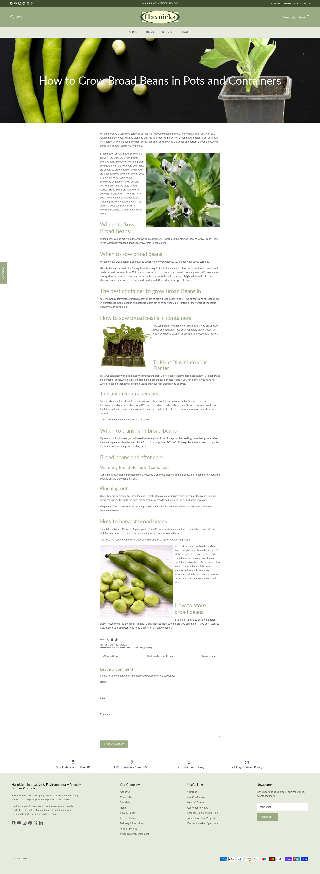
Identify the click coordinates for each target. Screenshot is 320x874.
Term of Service (128, 828)
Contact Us (126, 797)
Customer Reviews (197, 807)
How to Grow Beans (116, 647)
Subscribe (267, 817)
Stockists (125, 802)
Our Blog (192, 791)
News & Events (195, 802)
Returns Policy (128, 818)
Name (103, 681)
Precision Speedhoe (167, 506)
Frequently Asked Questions (202, 823)
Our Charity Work (197, 797)
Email (103, 697)
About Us (125, 791)
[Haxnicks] (160, 16)
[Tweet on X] (108, 639)
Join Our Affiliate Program (201, 818)
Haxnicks (23, 858)
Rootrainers (177, 325)
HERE (171, 3)
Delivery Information (131, 823)
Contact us (305, 3)
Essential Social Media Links (202, 812)
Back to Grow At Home (160, 656)
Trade (295, 3)
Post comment (114, 744)
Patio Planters (132, 647)
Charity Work (276, 3)
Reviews (287, 3)
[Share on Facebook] (112, 639)
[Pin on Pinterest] (116, 639)
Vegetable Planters (177, 302)
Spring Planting (145, 647)
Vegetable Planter (207, 333)
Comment (105, 713)
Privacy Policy (128, 812)
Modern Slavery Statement (134, 833)
